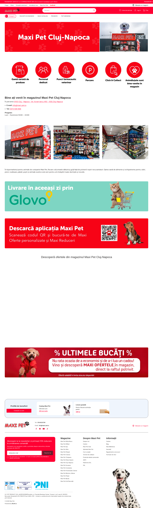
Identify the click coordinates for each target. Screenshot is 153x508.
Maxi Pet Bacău (65, 478)
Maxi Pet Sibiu (65, 449)
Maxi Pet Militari (65, 444)
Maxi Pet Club (44, 5)
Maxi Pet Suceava (66, 465)
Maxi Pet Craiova (65, 454)
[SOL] (24, 483)
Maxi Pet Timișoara (66, 457)
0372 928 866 (15, 109)
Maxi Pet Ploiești (65, 452)
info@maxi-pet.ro (19, 105)
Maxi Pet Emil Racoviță (67, 481)
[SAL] (24, 488)
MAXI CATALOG (43, 16)
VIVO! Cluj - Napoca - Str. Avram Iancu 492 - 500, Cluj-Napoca (38, 102)
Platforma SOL (87, 462)
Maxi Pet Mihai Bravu (66, 441)
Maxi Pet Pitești (65, 476)
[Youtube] (43, 428)
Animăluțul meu (33, 5)
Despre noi (86, 441)
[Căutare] (94, 10)
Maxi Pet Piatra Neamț (67, 460)
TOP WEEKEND (65, 16)
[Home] (17, 424)
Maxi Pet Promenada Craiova (69, 470)
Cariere (85, 444)
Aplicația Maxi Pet (88, 449)
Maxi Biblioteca (110, 446)
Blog (107, 444)
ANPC (84, 460)
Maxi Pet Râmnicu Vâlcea (68, 473)
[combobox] (69, 10)
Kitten (12, 5)
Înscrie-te (47, 453)
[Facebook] (36, 428)
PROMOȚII (54, 16)
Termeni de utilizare (88, 454)
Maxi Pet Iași (64, 446)
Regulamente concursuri (113, 452)
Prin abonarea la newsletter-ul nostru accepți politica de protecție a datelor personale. (29, 457)
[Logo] (12, 10)
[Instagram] (40, 428)
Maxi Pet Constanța (66, 468)
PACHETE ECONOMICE (27, 16)
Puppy (6, 5)
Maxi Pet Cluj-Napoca (67, 462)
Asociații (108, 449)
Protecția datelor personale (91, 457)
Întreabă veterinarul (21, 5)
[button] (125, 10)
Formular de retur (111, 454)
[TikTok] (47, 428)
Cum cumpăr (86, 452)
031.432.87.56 (41, 422)
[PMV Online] (10, 485)
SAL (84, 465)
